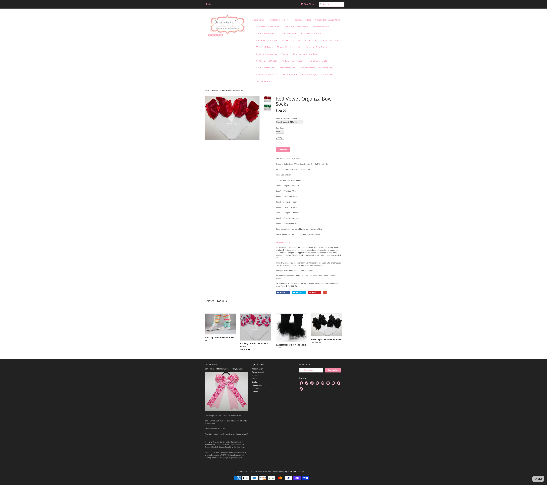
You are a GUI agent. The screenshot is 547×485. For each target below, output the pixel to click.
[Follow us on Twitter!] (307, 384)
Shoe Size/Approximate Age (286, 118)
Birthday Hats (308, 68)
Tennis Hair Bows (330, 40)
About (254, 379)
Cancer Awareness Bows (295, 26)
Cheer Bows (258, 20)
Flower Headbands (265, 68)
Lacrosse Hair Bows (311, 33)
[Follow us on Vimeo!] (328, 384)
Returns (255, 392)
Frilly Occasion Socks (292, 61)
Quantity (279, 138)
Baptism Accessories (266, 54)
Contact (255, 382)
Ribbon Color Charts (266, 74)
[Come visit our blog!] (339, 384)
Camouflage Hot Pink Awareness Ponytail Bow (223, 369)
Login (208, 4)
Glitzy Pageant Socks (266, 61)
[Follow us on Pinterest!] (312, 384)
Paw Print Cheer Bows (267, 26)
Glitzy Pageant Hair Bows (305, 54)
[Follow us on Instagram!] (323, 384)
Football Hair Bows (266, 33)
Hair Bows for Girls (317, 61)
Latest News (211, 364)
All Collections (264, 81)
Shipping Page (326, 68)
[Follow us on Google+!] (318, 384)
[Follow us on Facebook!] (302, 384)
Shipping (255, 375)
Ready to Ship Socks (316, 47)
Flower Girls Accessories (289, 47)
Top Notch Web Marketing (294, 472)
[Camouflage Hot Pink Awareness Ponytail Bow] (226, 410)
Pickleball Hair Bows (266, 40)
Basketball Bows (320, 26)
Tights (284, 54)
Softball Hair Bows (290, 40)
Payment (255, 389)
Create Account (290, 74)
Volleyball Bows (264, 47)
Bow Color (280, 128)
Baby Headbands (288, 68)
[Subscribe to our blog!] (302, 389)
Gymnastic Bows (288, 33)
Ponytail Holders (302, 20)
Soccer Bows (310, 40)
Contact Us (327, 74)
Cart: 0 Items (309, 4)
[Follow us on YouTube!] (334, 384)
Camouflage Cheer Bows (327, 20)
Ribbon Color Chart (259, 385)
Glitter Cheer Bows (279, 20)
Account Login (309, 74)
